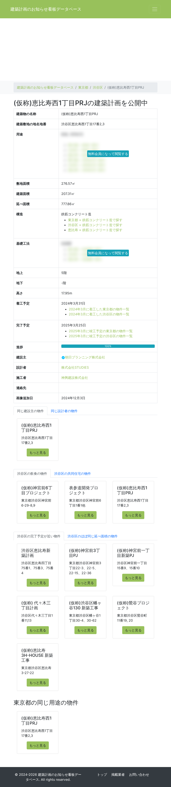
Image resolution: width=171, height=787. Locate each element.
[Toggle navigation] (155, 9)
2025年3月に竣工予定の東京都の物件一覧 (101, 331)
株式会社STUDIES (75, 367)
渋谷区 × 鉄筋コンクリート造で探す (95, 225)
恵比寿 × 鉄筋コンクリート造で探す (95, 230)
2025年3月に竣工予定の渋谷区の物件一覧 (101, 336)
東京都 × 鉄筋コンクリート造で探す (95, 220)
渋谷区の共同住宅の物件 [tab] (72, 473)
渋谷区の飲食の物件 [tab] (32, 473)
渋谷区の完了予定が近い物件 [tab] (38, 536)
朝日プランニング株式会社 (85, 357)
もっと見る (37, 452)
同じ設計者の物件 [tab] (64, 411)
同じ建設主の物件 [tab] (30, 411)
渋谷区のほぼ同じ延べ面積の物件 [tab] (93, 536)
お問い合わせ (139, 774)
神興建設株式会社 (74, 378)
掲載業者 (118, 774)
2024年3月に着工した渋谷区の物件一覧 (99, 314)
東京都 (83, 87)
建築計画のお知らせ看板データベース (45, 9)
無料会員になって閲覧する (108, 154)
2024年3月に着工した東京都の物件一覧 (99, 309)
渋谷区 (98, 87)
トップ (102, 774)
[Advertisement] (85, 49)
